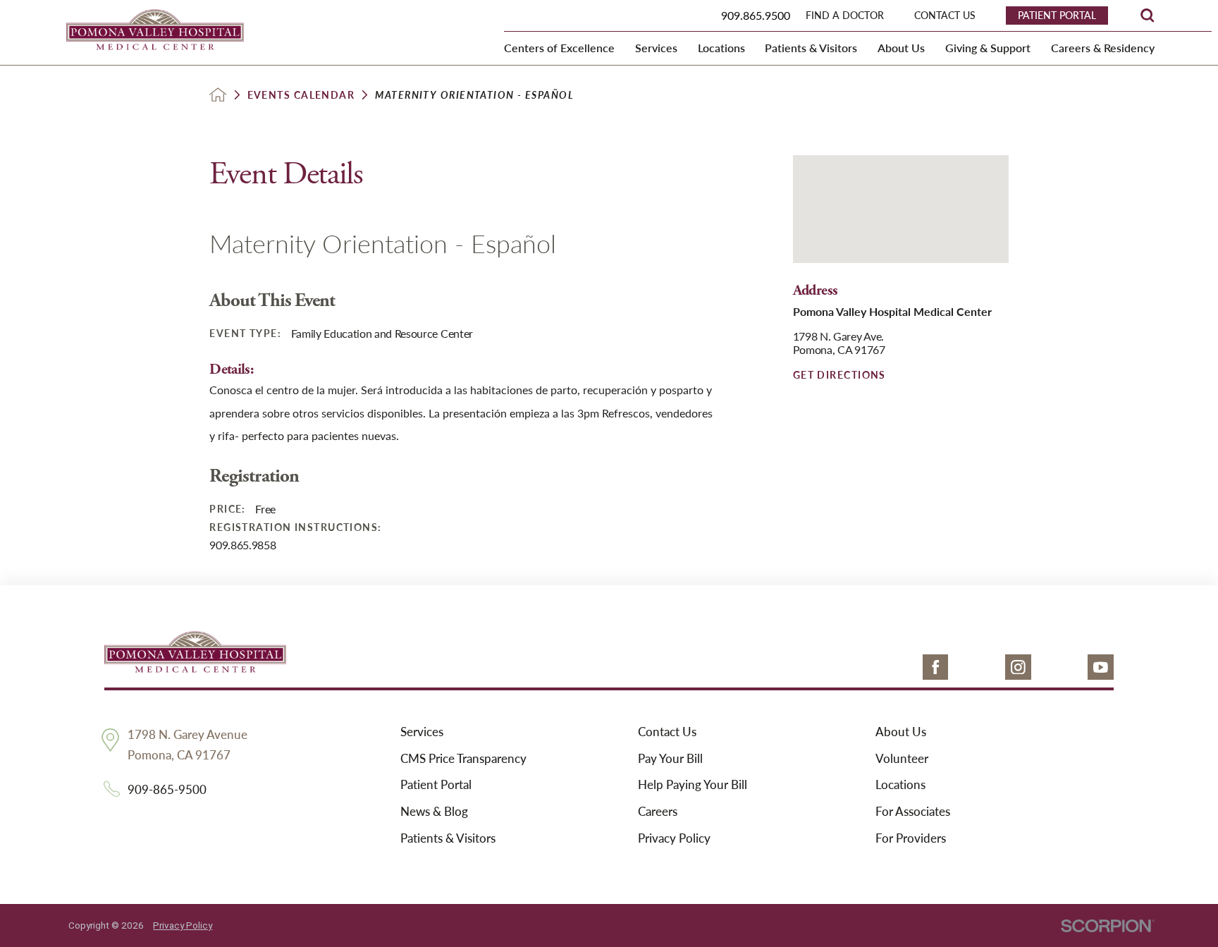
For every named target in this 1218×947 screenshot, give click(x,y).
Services (421, 732)
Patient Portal (436, 785)
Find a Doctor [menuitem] (845, 15)
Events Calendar (301, 94)
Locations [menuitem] (721, 47)
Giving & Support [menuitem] (988, 47)
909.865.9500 (755, 15)
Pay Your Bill (670, 758)
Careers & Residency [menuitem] (1103, 47)
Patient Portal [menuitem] (1057, 15)
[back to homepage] (217, 94)
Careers (657, 811)
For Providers (910, 838)
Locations (900, 785)
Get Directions (839, 374)
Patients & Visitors (448, 838)
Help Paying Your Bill (692, 785)
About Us (900, 732)
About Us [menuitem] (901, 47)
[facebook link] (936, 667)
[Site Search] (1147, 15)
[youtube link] (1101, 667)
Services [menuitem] (656, 47)
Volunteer (901, 758)
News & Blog (434, 811)
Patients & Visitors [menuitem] (811, 47)
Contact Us (667, 732)
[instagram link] (1018, 667)
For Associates (912, 811)
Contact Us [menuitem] (945, 15)
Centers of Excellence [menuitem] (559, 47)
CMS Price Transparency (463, 758)
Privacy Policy (674, 838)
